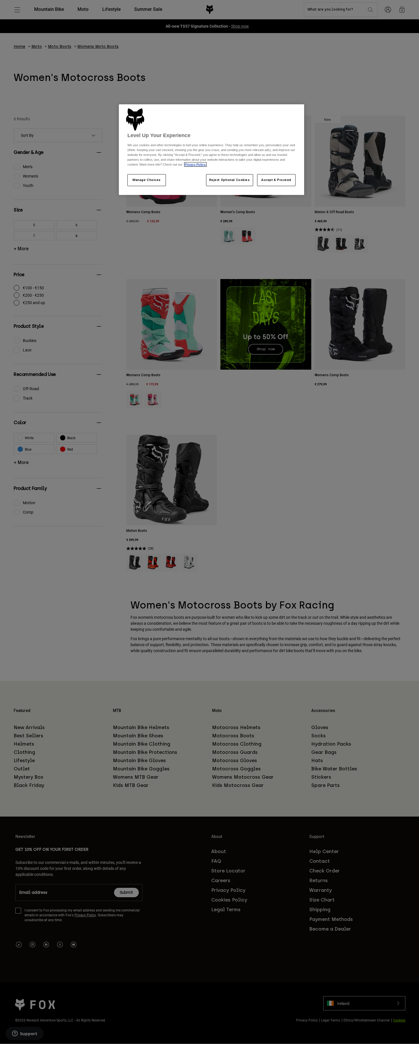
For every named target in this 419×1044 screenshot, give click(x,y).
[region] (211, 149)
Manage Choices (147, 180)
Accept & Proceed (276, 180)
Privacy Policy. (195, 164)
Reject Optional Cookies (229, 180)
